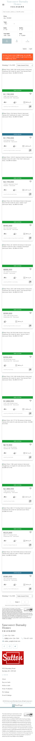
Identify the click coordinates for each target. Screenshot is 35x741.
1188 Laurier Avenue (10, 491)
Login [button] (30, 49)
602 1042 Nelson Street (10, 228)
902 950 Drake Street (11, 360)
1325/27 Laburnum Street (10, 184)
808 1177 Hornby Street (11, 535)
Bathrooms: (21, 29)
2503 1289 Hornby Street (11, 316)
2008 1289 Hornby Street (11, 97)
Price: (8, 18)
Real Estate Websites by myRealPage (21, 702)
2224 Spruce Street (10, 140)
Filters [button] (27, 41)
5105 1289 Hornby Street (11, 404)
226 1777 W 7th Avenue (10, 447)
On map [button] (16, 41)
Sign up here (20, 58)
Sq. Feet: (22, 35)
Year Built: (7, 35)
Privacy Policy (7, 702)
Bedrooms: (5, 29)
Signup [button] (25, 49)
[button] (4, 646)
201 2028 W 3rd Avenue (10, 272)
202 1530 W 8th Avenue (10, 579)
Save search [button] (7, 41)
